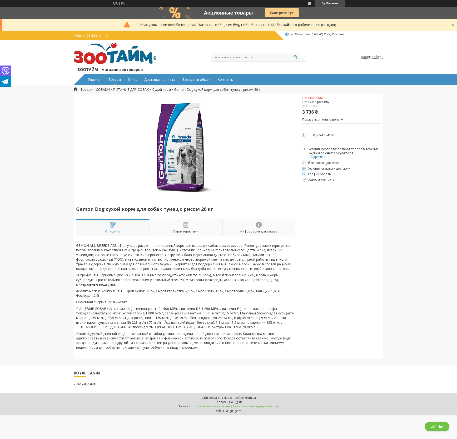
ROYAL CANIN (86, 384)
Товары (115, 79)
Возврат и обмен (196, 79)
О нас (132, 79)
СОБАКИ (103, 89)
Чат (441, 427)
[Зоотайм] (115, 54)
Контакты (225, 79)
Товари (86, 89)
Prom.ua (250, 398)
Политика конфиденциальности (256, 406)
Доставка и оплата (159, 79)
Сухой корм (161, 89)
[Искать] (295, 57)
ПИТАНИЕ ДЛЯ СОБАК (131, 89)
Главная (94, 79)
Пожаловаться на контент (212, 406)
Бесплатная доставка (323, 163)
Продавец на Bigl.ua (229, 402)
